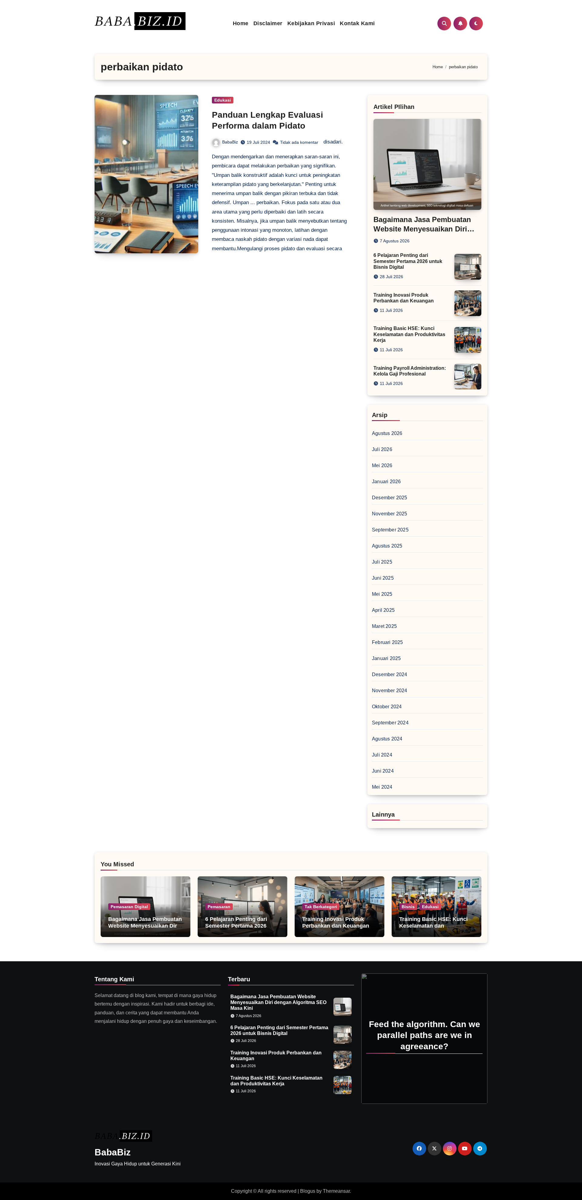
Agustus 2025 (387, 545)
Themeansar (336, 1191)
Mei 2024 (382, 787)
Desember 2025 (389, 497)
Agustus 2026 (387, 433)
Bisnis (408, 906)
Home (241, 23)
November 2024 (389, 690)
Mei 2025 (382, 594)
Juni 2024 (383, 771)
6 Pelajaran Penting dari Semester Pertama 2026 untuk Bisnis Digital (407, 261)
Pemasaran (219, 906)
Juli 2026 (382, 449)
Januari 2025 (386, 658)
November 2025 (389, 513)
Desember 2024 (389, 674)
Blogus (307, 1191)
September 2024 (390, 722)
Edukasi (222, 100)
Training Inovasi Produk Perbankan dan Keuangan (335, 922)
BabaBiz (230, 142)
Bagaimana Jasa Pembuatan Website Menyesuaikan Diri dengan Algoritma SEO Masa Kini (145, 929)
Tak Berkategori (321, 906)
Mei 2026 (382, 465)
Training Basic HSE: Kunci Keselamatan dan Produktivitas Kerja (409, 334)
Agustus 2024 (387, 738)
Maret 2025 (384, 626)
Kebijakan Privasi (311, 23)
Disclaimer (268, 23)
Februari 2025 (387, 642)
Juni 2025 (383, 578)
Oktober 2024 (387, 706)
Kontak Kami (357, 23)
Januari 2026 (386, 481)
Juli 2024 (382, 754)
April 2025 (383, 610)
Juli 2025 (382, 562)
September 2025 (390, 529)
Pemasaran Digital (129, 906)
